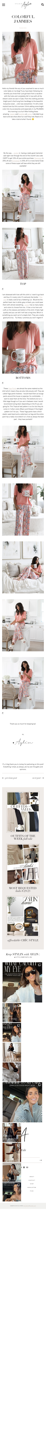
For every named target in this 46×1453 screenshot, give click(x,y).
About (32, 1176)
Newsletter (31, 1187)
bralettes (22, 114)
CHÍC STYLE (23, 940)
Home (14, 1183)
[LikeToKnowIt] (24, 1167)
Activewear (16, 161)
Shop (32, 1183)
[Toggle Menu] (3, 5)
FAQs (32, 1191)
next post (37, 778)
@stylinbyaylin (23, 957)
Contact (32, 1180)
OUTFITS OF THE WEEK (23, 837)
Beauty (14, 1176)
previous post (11, 778)
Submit (40, 1160)
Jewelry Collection (14, 1191)
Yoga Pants (12, 388)
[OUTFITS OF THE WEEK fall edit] (23, 811)
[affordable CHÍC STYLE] (23, 916)
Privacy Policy (14, 1194)
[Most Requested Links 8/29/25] (23, 864)
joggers (12, 114)
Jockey (29, 114)
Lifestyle (14, 1180)
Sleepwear (38, 158)
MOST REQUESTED (23, 890)
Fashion (23, 28)
